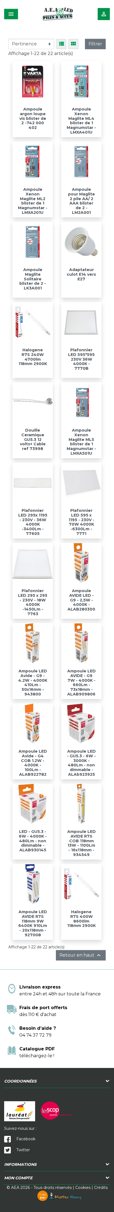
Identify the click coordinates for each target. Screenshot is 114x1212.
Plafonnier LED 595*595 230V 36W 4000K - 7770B (81, 359)
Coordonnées (20, 1081)
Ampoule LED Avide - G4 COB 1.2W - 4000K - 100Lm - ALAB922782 (33, 763)
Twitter (22, 1149)
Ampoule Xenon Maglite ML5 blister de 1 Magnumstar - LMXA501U (81, 442)
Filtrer (95, 43)
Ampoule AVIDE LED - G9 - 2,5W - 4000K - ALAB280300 (81, 600)
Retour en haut (80, 955)
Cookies (82, 1187)
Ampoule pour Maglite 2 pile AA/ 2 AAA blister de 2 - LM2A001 (81, 201)
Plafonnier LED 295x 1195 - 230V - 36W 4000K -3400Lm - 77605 (32, 522)
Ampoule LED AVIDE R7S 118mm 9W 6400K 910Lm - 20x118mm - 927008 (32, 923)
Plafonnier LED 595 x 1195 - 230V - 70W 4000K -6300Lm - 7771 (81, 522)
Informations (20, 1164)
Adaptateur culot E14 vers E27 (81, 274)
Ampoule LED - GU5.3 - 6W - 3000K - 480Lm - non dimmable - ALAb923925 (81, 763)
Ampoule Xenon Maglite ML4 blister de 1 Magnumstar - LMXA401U (81, 121)
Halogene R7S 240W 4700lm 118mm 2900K (33, 356)
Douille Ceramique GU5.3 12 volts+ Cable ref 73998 (33, 439)
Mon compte (18, 1177)
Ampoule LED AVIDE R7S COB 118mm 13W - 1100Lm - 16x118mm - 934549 (81, 843)
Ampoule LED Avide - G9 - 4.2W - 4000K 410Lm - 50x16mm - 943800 (32, 683)
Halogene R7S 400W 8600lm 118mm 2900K (81, 918)
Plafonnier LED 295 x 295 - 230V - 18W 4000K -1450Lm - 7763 (32, 602)
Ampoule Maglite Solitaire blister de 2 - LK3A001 (32, 279)
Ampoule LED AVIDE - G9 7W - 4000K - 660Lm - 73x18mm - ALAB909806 (81, 683)
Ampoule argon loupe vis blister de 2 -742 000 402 (32, 118)
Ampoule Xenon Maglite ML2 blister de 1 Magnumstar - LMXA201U (32, 201)
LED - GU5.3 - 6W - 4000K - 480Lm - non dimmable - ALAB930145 (33, 840)
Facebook (25, 1138)
